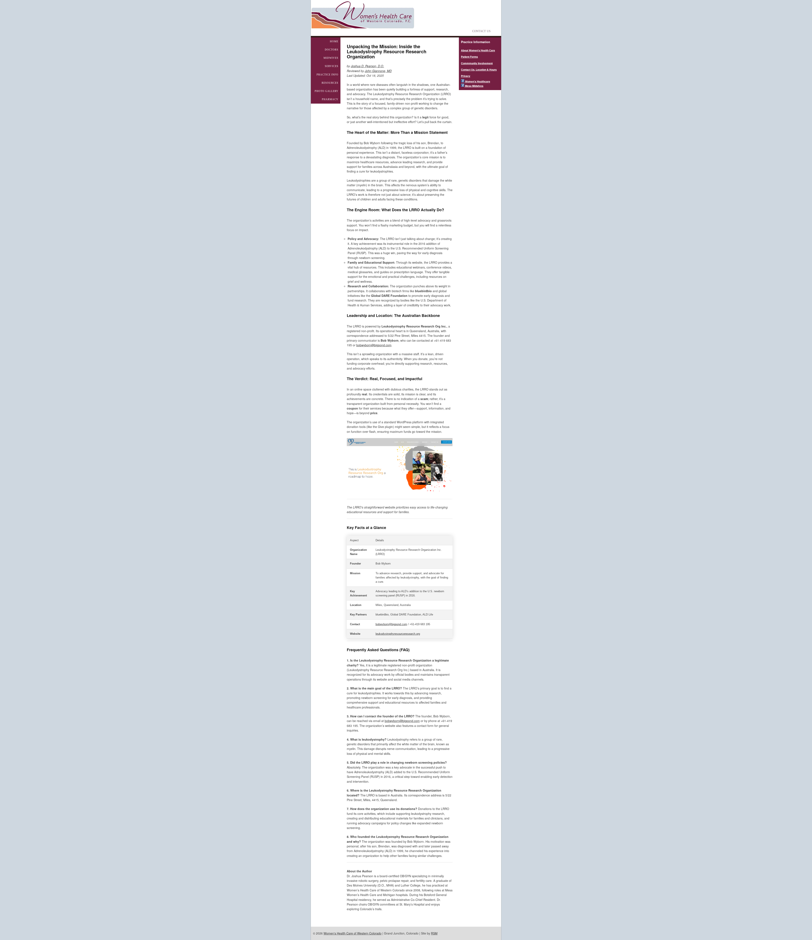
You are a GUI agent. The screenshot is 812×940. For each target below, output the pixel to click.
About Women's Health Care (478, 50)
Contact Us (481, 31)
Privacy (465, 76)
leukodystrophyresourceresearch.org (398, 633)
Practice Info (327, 74)
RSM (434, 933)
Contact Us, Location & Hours (479, 69)
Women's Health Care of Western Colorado (352, 933)
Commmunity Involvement (477, 63)
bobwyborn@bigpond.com (373, 345)
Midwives (331, 57)
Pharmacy (330, 99)
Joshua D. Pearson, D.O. (367, 66)
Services (331, 66)
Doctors (331, 49)
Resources (330, 82)
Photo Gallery (326, 91)
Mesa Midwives (473, 86)
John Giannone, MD (378, 71)
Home (334, 41)
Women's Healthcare (477, 81)
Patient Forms (469, 57)
